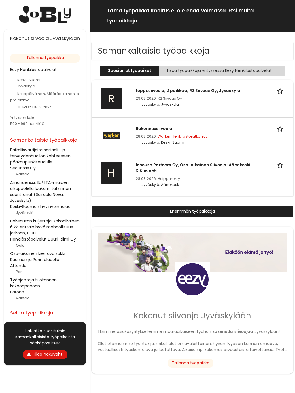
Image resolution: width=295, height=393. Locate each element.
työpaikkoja (122, 21)
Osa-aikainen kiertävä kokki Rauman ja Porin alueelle (37, 256)
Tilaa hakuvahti (48, 354)
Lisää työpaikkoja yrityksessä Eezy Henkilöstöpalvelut (219, 70)
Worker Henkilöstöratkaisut (182, 136)
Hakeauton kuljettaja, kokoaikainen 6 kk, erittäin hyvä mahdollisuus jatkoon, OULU (45, 227)
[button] (286, 16)
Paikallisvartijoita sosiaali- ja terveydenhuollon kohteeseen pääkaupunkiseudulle (40, 156)
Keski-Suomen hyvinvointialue (40, 206)
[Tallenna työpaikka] (281, 91)
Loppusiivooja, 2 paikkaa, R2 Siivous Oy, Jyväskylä (188, 90)
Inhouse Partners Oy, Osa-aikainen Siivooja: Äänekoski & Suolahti (193, 168)
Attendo (18, 265)
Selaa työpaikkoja (31, 312)
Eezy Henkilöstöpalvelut (33, 70)
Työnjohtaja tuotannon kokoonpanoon (33, 283)
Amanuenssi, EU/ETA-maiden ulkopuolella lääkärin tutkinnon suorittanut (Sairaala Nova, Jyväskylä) (40, 191)
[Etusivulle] (45, 14)
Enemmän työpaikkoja (192, 211)
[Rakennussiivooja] (111, 135)
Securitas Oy (23, 168)
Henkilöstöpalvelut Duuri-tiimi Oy (43, 239)
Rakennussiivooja (154, 128)
